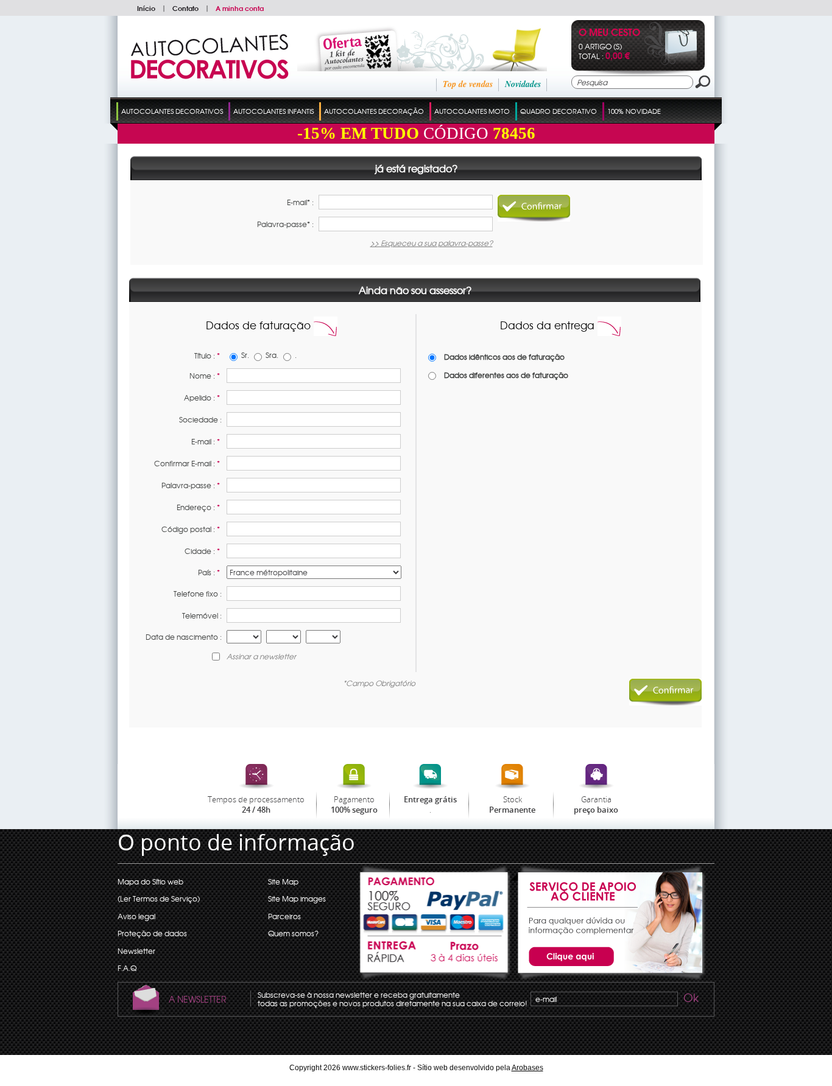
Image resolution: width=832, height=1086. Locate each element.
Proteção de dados (152, 933)
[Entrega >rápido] (434, 958)
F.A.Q (127, 967)
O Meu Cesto (609, 33)
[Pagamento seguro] (434, 900)
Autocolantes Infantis (273, 111)
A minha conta (240, 7)
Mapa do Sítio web (150, 881)
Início (146, 7)
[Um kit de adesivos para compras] (405, 68)
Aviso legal (136, 916)
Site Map (283, 881)
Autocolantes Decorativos (172, 111)
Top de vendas (468, 84)
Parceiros (284, 916)
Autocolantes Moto (472, 111)
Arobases (527, 1067)
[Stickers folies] (210, 76)
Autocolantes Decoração (374, 111)
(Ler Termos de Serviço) (159, 898)
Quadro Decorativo (558, 111)
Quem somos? (293, 933)
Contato (185, 7)
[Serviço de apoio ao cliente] (608, 978)
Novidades (523, 84)
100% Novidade (634, 111)
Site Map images (297, 898)
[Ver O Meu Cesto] (670, 62)
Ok (690, 999)
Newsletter (136, 950)
